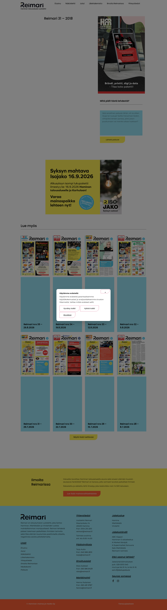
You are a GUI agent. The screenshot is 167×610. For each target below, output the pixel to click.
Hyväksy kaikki (69, 308)
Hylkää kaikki (89, 308)
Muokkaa (67, 315)
